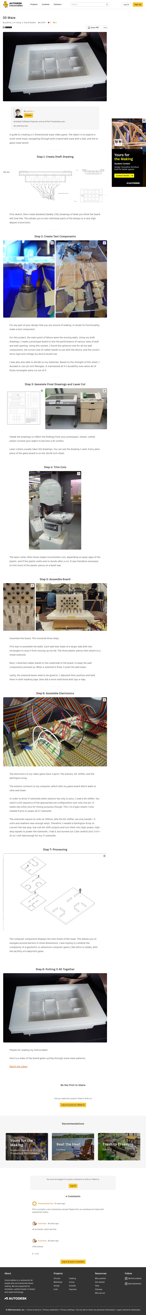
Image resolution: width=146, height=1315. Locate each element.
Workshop (58, 1282)
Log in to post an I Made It (73, 1105)
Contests (45, 4)
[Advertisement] (129, 152)
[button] (105, 27)
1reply (36, 1254)
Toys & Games (30, 22)
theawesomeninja (45, 1203)
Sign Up (137, 4)
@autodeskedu (134, 1283)
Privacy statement (51, 1309)
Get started (100, 1282)
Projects (34, 4)
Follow (28, 115)
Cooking (72, 1278)
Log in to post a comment (73, 1261)
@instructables (134, 1278)
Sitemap (98, 1289)
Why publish (100, 1278)
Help (97, 1285)
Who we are (100, 1293)
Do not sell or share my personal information (95, 1309)
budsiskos (42, 1223)
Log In (126, 4)
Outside (72, 1285)
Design (57, 1285)
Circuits (57, 1278)
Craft (56, 1289)
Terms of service (34, 1309)
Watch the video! (18, 1066)
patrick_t (9, 22)
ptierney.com (22, 126)
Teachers (57, 4)
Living (18, 22)
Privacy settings (68, 1309)
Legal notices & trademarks (128, 1309)
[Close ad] (144, 120)
